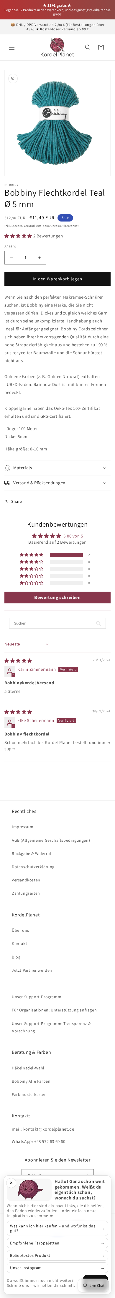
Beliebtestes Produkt (30, 1255)
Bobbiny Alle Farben (31, 1081)
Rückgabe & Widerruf (31, 853)
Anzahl (10, 246)
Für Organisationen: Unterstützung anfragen (54, 1010)
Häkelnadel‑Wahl (28, 1068)
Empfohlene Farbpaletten (35, 1243)
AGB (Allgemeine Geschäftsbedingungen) (51, 840)
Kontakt (19, 943)
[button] (11, 47)
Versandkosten (26, 880)
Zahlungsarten (26, 893)
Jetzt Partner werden (32, 970)
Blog (16, 957)
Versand (29, 226)
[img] (18, 660)
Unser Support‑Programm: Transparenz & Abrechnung (51, 1027)
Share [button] (16, 501)
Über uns (20, 930)
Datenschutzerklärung (33, 866)
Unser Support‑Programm (36, 996)
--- (14, 983)
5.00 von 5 (73, 536)
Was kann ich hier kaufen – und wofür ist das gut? (52, 1228)
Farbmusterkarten (29, 1094)
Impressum (22, 826)
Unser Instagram (26, 1267)
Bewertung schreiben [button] (57, 597)
